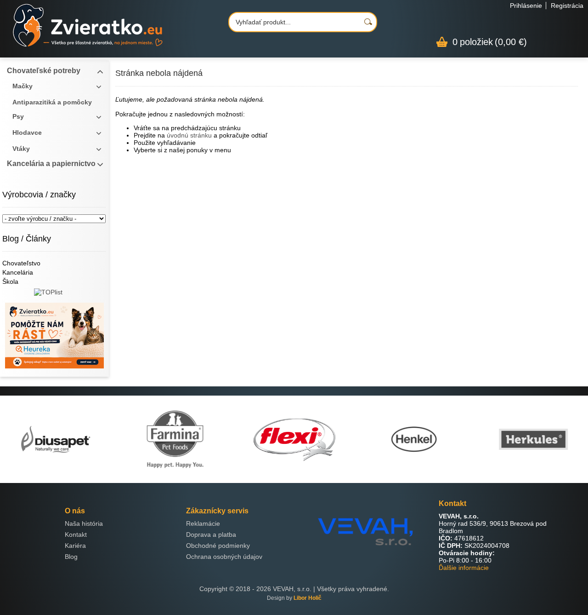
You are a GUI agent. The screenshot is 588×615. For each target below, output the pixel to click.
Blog (71, 556)
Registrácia (567, 5)
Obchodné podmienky (218, 545)
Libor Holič (308, 598)
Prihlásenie (526, 5)
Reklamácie (203, 523)
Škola (10, 281)
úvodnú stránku (189, 135)
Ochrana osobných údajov (224, 556)
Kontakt (76, 534)
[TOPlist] (54, 295)
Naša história (84, 523)
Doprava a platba (211, 534)
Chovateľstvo (21, 263)
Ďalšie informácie (464, 567)
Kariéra (75, 545)
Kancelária (17, 272)
